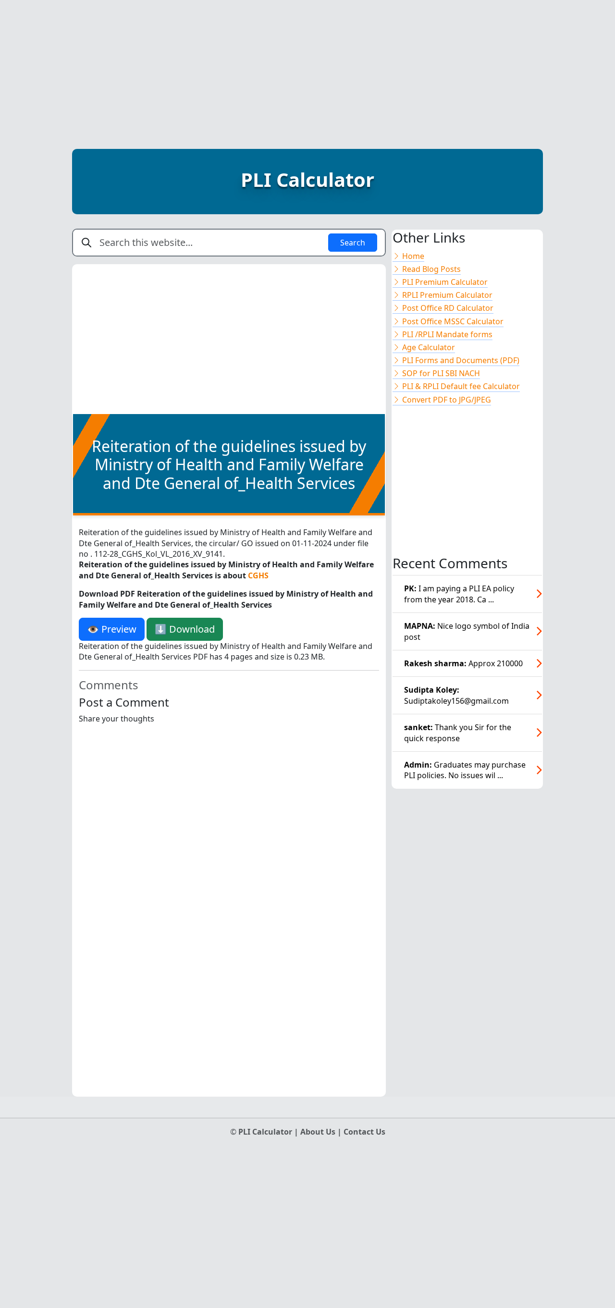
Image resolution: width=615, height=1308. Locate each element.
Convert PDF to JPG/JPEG (445, 399)
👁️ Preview (111, 629)
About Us (318, 1131)
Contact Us (364, 1131)
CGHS (258, 575)
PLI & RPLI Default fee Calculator (460, 386)
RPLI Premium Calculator (446, 295)
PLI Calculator (307, 179)
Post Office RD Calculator (446, 308)
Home (412, 256)
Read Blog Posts (430, 269)
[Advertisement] (307, 67)
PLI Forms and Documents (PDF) (459, 360)
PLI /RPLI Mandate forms (446, 334)
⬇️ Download (185, 629)
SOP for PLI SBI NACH (440, 373)
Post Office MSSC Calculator (452, 321)
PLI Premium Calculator (444, 282)
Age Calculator (427, 347)
